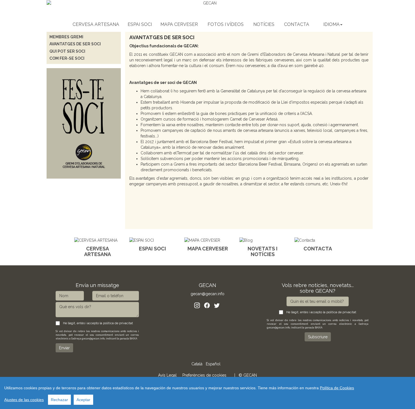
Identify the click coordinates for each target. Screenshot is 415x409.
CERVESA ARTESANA (96, 24)
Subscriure (317, 337)
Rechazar (59, 399)
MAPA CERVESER (179, 24)
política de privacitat (118, 323)
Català (196, 364)
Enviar (64, 348)
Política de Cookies (337, 388)
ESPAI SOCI (140, 24)
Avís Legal (167, 375)
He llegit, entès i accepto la (97, 323)
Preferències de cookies (204, 375)
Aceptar (83, 399)
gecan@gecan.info (207, 294)
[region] (207, 393)
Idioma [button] (331, 24)
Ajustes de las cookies (24, 399)
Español (213, 364)
